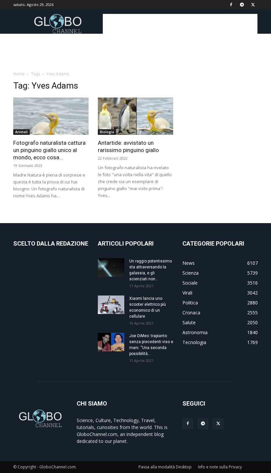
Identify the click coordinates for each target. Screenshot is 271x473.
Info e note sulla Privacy (220, 467)
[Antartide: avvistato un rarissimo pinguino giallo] (135, 116)
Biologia (107, 132)
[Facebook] (231, 4)
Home (19, 74)
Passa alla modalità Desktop (165, 467)
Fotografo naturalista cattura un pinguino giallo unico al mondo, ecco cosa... (49, 150)
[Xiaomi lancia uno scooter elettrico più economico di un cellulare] (111, 305)
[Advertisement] (180, 24)
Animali (21, 132)
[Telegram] (242, 4)
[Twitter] (253, 4)
